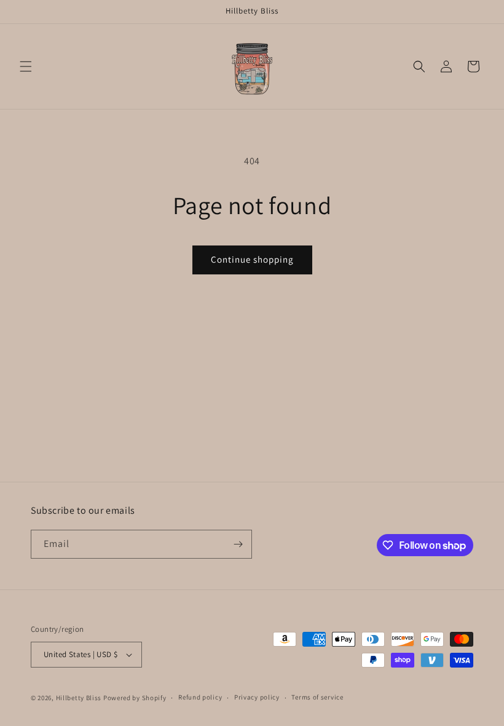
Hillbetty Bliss (79, 697)
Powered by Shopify (135, 697)
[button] (25, 66)
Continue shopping (252, 259)
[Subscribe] (237, 544)
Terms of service (317, 697)
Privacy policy (257, 697)
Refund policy (200, 697)
